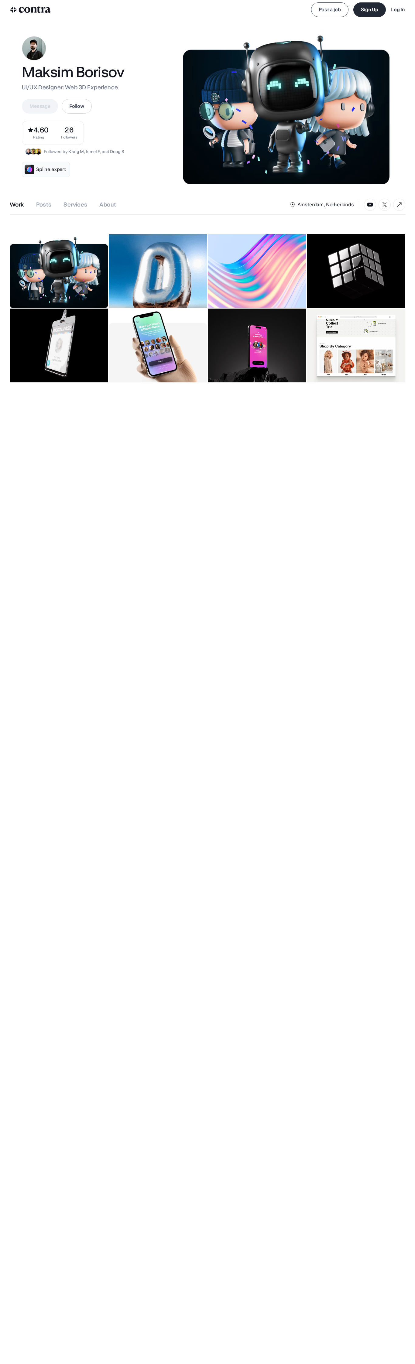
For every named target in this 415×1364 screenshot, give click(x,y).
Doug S (117, 151)
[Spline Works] (399, 205)
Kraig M (76, 151)
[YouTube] (370, 205)
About (107, 204)
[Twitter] (385, 205)
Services (75, 204)
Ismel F (93, 151)
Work (17, 204)
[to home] (30, 9)
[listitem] (69, 133)
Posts (44, 204)
